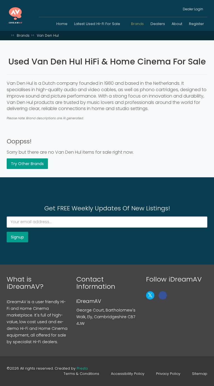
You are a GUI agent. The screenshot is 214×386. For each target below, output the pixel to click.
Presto (82, 368)
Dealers (157, 23)
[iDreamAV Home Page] (8, 35)
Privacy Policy (168, 373)
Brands (137, 23)
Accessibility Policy (127, 373)
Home (61, 23)
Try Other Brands (27, 163)
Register (196, 23)
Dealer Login (192, 9)
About (177, 23)
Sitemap (199, 373)
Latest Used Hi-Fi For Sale (97, 23)
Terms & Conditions (81, 373)
